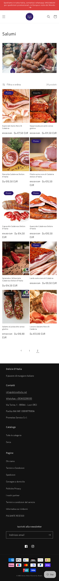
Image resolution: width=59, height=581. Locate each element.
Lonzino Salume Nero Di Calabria (39, 327)
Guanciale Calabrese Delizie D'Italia (41, 227)
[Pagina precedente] (21, 350)
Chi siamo (10, 461)
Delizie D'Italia (25, 575)
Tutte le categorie (13, 435)
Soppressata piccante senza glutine (41, 127)
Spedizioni (10, 474)
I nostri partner (13, 495)
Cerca (8, 442)
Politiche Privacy (13, 488)
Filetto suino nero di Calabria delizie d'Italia (42, 175)
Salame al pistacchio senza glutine (13, 327)
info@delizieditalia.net (16, 392)
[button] (3, 16)
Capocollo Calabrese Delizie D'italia (13, 227)
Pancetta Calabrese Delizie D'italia (13, 175)
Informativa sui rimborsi (17, 509)
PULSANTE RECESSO (15, 515)
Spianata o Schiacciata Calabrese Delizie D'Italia (12, 279)
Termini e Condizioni (15, 468)
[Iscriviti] (49, 534)
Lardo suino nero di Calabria (41, 278)
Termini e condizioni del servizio (20, 502)
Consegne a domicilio (15, 481)
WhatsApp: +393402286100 (19, 398)
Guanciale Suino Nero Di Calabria (12, 127)
